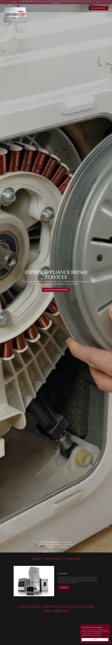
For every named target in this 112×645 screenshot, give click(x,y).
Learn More (64, 587)
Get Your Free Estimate (98, 8)
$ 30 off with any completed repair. (56, 289)
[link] (15, 8)
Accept (95, 639)
